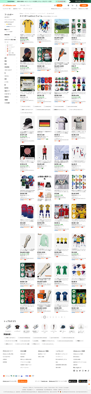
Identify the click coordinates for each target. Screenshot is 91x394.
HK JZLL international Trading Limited (79, 137)
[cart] (73, 5)
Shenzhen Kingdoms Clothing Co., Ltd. (27, 42)
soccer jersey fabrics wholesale (40, 337)
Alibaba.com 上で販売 (78, 354)
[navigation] (11, 165)
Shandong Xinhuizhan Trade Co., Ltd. (61, 100)
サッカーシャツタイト (26, 106)
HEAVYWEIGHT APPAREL (60, 197)
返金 (57, 362)
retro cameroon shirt (25, 340)
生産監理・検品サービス (25, 364)
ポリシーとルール (24, 367)
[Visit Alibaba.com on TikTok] (88, 371)
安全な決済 (22, 354)
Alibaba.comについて (8, 351)
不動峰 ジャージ (80, 340)
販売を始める (76, 356)
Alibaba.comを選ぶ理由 (8, 354)
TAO (57, 387)
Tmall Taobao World (38, 387)
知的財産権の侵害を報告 (61, 364)
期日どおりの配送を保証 (25, 359)
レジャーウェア (41, 13)
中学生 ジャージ (36, 343)
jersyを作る (36, 340)
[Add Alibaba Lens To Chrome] (22, 381)
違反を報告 (58, 367)
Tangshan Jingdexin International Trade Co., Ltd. (61, 42)
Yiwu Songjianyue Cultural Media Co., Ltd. (27, 140)
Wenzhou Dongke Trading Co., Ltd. (27, 100)
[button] (55, 5)
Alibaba (21, 13)
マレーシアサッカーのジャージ (76, 109)
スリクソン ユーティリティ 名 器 (23, 343)
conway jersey (48, 106)
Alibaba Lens (6, 381)
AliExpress (25, 387)
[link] (89, 380)
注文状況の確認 (76, 359)
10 (61, 317)
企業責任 (5, 359)
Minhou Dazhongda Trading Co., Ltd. (79, 198)
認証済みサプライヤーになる (79, 362)
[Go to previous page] (42, 317)
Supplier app (44, 381)
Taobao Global (51, 387)
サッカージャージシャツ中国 (11, 340)
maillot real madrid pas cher (68, 337)
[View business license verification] (58, 392)
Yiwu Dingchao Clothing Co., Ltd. (79, 42)
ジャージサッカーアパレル (27, 112)
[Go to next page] (64, 317)
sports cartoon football (72, 106)
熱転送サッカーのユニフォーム (48, 340)
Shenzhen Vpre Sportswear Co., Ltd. (27, 198)
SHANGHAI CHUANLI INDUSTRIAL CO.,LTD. (61, 70)
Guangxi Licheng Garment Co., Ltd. (44, 40)
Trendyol (61, 387)
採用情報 (5, 362)
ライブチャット (59, 356)
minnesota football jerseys (25, 337)
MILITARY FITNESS (41, 137)
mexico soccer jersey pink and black (66, 340)
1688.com (31, 387)
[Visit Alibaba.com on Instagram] (83, 371)
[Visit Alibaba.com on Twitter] (80, 371)
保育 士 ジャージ (9, 343)
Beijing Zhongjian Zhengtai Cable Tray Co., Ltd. (61, 139)
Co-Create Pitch (6, 356)
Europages (66, 387)
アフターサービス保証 (25, 362)
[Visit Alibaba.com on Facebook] (74, 371)
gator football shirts (55, 337)
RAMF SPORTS (40, 167)
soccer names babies (59, 106)
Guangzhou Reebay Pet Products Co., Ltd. (44, 101)
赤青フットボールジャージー (27, 109)
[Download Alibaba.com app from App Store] (73, 381)
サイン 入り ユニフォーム (48, 343)
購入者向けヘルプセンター (62, 354)
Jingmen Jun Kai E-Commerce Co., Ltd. (27, 170)
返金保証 (22, 356)
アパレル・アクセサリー (30, 13)
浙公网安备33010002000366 (68, 391)
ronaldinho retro (38, 106)
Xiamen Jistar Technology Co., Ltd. (79, 169)
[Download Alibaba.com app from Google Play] (83, 381)
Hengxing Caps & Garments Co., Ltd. (27, 72)
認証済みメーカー (42, 354)
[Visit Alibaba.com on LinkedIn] (77, 371)
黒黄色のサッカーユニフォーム (60, 109)
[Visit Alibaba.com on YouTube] (85, 371)
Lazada (45, 387)
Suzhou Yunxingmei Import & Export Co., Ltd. (79, 101)
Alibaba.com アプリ (53, 381)
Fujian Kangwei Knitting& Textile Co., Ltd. (61, 170)
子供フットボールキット (10, 337)
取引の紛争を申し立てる (61, 359)
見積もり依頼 (41, 356)
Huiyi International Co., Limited (44, 69)
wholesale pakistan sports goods (43, 109)
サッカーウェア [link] (50, 13)
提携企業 (75, 364)
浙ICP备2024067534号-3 (81, 391)
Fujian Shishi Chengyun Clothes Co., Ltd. (27, 225)
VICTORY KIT (74, 70)
